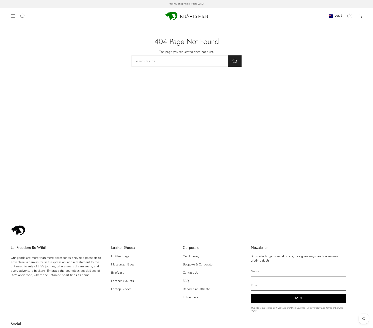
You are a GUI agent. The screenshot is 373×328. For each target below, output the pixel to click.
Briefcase (117, 272)
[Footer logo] (18, 230)
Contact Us (190, 272)
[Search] (235, 61)
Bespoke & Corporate (198, 264)
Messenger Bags (122, 264)
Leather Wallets (122, 281)
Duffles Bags (120, 256)
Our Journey (191, 256)
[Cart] (360, 16)
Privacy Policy (313, 307)
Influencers (190, 297)
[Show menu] (13, 16)
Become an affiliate (196, 289)
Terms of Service (334, 307)
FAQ (186, 281)
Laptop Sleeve (121, 289)
